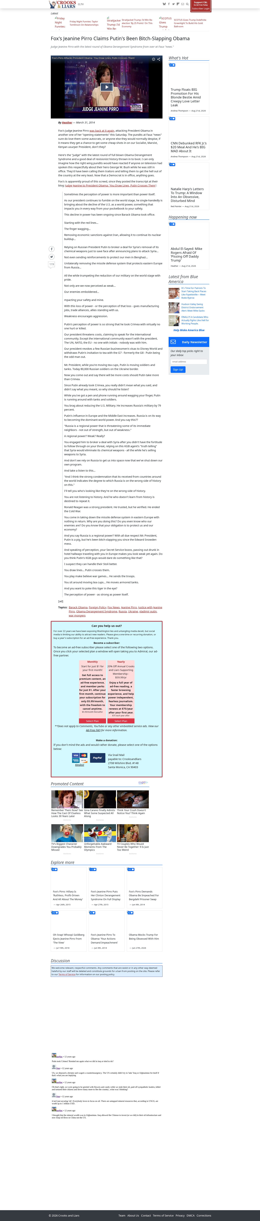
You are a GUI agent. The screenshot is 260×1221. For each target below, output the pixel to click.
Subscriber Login (200, 8)
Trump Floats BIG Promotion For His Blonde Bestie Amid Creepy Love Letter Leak (186, 97)
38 (53, 869)
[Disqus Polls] (107, 1014)
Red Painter (176, 206)
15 (171, 224)
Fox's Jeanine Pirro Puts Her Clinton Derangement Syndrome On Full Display (105, 895)
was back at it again (102, 130)
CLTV (81, 4)
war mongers (77, 615)
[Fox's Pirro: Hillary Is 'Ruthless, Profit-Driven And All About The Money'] (68, 877)
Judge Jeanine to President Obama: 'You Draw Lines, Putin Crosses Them (110, 185)
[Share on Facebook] (51, 249)
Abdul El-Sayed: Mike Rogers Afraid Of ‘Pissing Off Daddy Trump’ (186, 254)
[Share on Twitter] (51, 257)
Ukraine (133, 611)
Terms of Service (66, 974)
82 (91, 912)
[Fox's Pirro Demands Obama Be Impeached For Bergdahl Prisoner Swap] (144, 877)
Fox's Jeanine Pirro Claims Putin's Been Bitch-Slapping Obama (120, 38)
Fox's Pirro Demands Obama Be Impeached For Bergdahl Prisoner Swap (144, 895)
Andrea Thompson (179, 110)
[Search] (187, 4)
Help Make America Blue (188, 330)
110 (91, 869)
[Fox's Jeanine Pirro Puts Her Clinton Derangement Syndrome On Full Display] (106, 877)
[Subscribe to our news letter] (182, 4)
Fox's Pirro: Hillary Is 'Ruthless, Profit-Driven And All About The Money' (68, 895)
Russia (123, 611)
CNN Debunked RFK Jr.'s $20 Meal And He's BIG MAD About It (189, 147)
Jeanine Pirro (129, 607)
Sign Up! (178, 369)
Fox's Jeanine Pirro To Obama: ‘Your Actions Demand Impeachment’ (104, 938)
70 (171, 164)
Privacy (180, 1215)
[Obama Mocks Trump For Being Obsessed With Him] (144, 921)
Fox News (114, 607)
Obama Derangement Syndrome (96, 611)
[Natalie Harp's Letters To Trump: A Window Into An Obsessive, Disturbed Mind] (189, 173)
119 (51, 264)
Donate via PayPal (97, 758)
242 (53, 912)
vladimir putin (148, 611)
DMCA (191, 1215)
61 (171, 65)
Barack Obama (78, 607)
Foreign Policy (97, 607)
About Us (133, 1215)
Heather (67, 122)
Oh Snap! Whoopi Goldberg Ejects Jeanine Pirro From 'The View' (68, 938)
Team (121, 1215)
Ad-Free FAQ (93, 730)
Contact (146, 1215)
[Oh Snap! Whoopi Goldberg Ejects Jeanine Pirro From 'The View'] (68, 921)
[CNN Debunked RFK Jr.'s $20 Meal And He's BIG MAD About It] (189, 127)
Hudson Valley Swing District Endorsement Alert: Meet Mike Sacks (193, 307)
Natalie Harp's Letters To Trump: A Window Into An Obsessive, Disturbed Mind (187, 195)
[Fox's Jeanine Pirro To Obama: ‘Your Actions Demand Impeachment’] (106, 921)
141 (129, 869)
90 (171, 118)
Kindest (79, 765)
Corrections (204, 1215)
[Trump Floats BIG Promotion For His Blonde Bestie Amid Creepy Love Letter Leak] (189, 74)
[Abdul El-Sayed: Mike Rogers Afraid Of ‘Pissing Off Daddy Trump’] (189, 233)
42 (129, 912)
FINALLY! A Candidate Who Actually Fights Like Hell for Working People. (195, 320)
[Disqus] (106, 1086)
